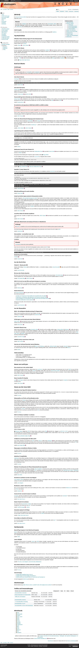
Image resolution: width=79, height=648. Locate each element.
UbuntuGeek (19, 231)
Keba (18, 618)
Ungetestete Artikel (5, 36)
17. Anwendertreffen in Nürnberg (21, 601)
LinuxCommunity (56, 267)
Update (42, 513)
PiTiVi (34, 370)
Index (3, 14)
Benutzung (4, 21)
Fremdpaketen (37, 72)
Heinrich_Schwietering (71, 640)
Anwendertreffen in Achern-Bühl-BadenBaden (24, 605)
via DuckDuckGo (75, 9)
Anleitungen (70, 24)
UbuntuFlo (19, 632)
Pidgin (19, 515)
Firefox (38, 120)
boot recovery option (55, 370)
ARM (38, 541)
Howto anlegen (5, 30)
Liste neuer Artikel (5, 17)
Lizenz (29, 646)
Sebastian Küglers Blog (25, 435)
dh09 (18, 612)
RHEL (17, 489)
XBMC (20, 152)
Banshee (72, 215)
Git (75, 442)
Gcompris (16, 495)
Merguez (19, 623)
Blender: (23, 333)
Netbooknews (38, 561)
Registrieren (76, 0)
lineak (18, 619)
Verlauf (66, 11)
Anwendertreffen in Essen (20, 603)
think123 (36, 346)
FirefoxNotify (30, 120)
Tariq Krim (66, 346)
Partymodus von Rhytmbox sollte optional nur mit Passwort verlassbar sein (31, 297)
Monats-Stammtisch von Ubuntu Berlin (22, 594)
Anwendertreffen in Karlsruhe (20, 592)
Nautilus (32, 206)
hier (20, 58)
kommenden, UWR (52, 23)
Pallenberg (42, 346)
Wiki (63, 2)
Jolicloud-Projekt (53, 346)
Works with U (17, 321)
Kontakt (32, 646)
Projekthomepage (20, 507)
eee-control (28, 94)
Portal (55, 2)
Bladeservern (69, 487)
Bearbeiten (62, 11)
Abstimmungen (70, 34)
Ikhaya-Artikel (45, 154)
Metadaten (5, 47)
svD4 (18, 628)
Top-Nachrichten (70, 22)
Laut (15, 380)
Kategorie (4, 22)
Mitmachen (76, 2)
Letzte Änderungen (5, 16)
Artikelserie (49, 440)
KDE (29, 431)
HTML (4, 49)
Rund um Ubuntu (70, 23)
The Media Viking (59, 275)
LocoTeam (5, 9)
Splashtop (16, 458)
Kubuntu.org (19, 287)
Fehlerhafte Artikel (5, 38)
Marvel (15, 532)
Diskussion (71, 11)
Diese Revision (50, 640)
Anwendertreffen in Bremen (20, 599)
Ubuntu (19, 45)
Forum (59, 2)
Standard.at (19, 491)
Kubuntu (25, 267)
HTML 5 (23, 408)
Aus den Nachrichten (72, 26)
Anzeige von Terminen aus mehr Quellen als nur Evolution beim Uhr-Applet (31, 295)
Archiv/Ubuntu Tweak (26, 503)
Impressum (40, 646)
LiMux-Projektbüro (38, 469)
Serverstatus (45, 646)
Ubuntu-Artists (60, 329)
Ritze (18, 627)
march (18, 620)
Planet (70, 2)
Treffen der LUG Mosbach (20, 596)
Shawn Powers (17, 99)
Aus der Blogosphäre (72, 27)
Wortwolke (4, 24)
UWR (8, 9)
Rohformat (5, 48)
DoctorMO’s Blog (34, 329)
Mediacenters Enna (38, 151)
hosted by (2, 0)
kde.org (18, 435)
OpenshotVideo (20, 188)
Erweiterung (33, 124)
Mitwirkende (69, 36)
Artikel (57, 11)
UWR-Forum (19, 26)
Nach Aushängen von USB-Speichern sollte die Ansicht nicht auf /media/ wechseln (32, 298)
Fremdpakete (18, 244)
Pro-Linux (19, 395)
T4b (18, 631)
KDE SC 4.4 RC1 (64, 431)
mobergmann (19, 624)
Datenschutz (36, 646)
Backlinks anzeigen (6, 44)
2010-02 (11, 9)
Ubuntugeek (16, 79)
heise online (19, 474)
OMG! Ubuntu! (26, 45)
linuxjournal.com (20, 102)
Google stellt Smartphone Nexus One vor (24, 574)
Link (60, 100)
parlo (18, 626)
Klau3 (53, 58)
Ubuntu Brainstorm (20, 292)
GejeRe (18, 615)
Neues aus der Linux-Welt (72, 31)
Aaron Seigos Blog (21, 445)
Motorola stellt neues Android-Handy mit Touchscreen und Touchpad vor (30, 577)
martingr (18, 622)
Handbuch (47, 50)
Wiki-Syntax (4, 32)
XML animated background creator (30, 198)
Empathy (65, 380)
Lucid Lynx (40, 369)
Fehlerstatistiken (71, 28)
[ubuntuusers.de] (8, 5)
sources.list (36, 156)
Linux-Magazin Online (18, 479)
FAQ (3, 20)
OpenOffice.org (66, 470)
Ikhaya (66, 2)
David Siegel (20, 380)
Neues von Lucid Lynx (71, 30)
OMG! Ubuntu (20, 383)
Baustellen (4, 34)
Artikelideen (4, 35)
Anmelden (71, 0)
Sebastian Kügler (18, 431)
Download (65, 495)
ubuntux (18, 146)
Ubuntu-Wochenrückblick (21, 17)
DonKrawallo (19, 614)
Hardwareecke (70, 32)
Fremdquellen (29, 72)
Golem (18, 536)
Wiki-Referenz (5, 31)
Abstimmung (25, 579)
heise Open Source (26, 60)
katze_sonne (19, 616)
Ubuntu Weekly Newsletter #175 (40, 638)
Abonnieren (76, 11)
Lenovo (33, 541)
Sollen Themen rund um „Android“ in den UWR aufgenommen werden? (37, 584)
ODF (35, 470)
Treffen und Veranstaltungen (72, 35)
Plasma (40, 440)
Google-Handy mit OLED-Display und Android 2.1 (26, 575)
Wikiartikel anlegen (5, 29)
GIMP (18, 226)
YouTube (16, 256)
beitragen (24, 23)
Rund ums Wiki (5, 39)
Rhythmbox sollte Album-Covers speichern (24, 299)
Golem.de (31, 166)
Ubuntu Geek (20, 84)
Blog (46, 431)
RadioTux (54, 32)
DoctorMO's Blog (20, 336)
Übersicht (4, 18)
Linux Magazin (20, 482)
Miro (52, 100)
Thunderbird (75, 470)
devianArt (67, 329)
